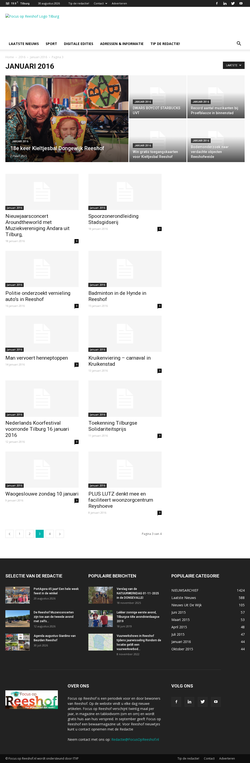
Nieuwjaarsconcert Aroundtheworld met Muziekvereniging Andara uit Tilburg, (37, 225)
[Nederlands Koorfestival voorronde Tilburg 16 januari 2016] (42, 398)
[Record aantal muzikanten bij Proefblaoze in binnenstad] (216, 96)
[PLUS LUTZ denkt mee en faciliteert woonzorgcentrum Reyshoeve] (125, 470)
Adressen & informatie (122, 43)
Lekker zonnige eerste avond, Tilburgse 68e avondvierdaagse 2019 (138, 617)
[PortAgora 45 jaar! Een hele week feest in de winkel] (17, 595)
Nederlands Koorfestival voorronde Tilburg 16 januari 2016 (37, 429)
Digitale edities (78, 43)
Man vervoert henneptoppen (36, 358)
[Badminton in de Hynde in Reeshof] (125, 269)
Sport (51, 43)
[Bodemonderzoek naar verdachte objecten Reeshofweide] (216, 140)
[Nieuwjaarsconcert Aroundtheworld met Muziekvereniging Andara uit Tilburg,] (42, 192)
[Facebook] (216, 3)
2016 (22, 57)
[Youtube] (241, 3)
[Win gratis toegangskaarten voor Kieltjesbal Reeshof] (158, 140)
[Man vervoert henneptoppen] (42, 334)
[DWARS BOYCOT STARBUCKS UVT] (158, 96)
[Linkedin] (225, 3)
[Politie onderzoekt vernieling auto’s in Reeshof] (42, 269)
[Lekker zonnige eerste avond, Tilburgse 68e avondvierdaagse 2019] (100, 618)
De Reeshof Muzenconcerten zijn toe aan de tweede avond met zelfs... (54, 617)
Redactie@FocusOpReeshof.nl (135, 739)
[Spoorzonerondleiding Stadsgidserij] (125, 192)
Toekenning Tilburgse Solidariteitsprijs (112, 426)
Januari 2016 (38, 57)
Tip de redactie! (78, 3)
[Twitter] (233, 3)
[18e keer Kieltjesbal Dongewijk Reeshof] (66, 128)
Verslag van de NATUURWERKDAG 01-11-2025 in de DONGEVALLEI (138, 593)
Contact (99, 3)
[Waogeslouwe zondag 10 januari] (42, 470)
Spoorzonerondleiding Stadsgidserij (113, 219)
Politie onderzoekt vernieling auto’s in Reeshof (37, 296)
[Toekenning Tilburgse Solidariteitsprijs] (125, 398)
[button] (239, 44)
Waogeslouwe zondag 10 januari (42, 494)
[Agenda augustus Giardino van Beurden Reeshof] (17, 642)
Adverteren (119, 3)
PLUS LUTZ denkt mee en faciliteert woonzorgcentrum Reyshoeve (120, 500)
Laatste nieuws (24, 43)
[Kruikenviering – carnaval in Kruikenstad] (125, 334)
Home (9, 57)
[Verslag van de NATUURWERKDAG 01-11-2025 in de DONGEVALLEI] (100, 595)
